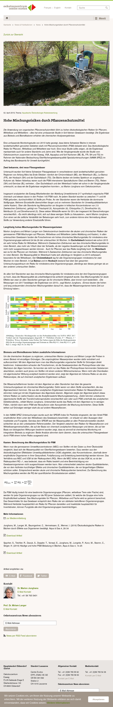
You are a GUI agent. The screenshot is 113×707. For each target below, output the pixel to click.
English (57, 7)
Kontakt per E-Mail (66, 678)
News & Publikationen (23, 24)
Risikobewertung (50, 112)
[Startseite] (20, 7)
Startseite (7, 24)
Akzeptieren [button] (98, 699)
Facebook (27, 575)
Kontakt (68, 7)
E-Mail (12, 575)
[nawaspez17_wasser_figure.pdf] (41, 320)
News (38, 24)
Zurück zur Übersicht (13, 34)
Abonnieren (10, 629)
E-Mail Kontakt (24, 591)
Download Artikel (14, 535)
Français (47, 7)
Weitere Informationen (58, 703)
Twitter (44, 575)
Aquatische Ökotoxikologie (32, 112)
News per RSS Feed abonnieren (21, 635)
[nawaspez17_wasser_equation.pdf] (18, 482)
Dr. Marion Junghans (28, 588)
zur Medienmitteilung (16, 518)
